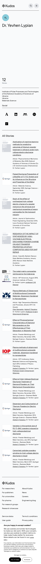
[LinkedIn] (15, 114)
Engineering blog (29, 500)
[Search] (30, 5)
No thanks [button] (27, 559)
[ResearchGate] (6, 124)
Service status (7, 516)
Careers (25, 496)
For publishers (7, 492)
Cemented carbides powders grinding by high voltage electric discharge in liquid (26, 453)
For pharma (6, 500)
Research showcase (10, 508)
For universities (8, 496)
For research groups (10, 504)
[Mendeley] (25, 114)
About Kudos (27, 488)
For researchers (8, 488)
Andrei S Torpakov (30, 309)
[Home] (8, 5)
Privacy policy (27, 520)
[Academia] (6, 114)
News (24, 492)
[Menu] (36, 5)
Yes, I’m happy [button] (15, 559)
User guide (6, 520)
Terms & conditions (30, 516)
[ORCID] (34, 114)
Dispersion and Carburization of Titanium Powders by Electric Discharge (25, 406)
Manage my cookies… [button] (20, 555)
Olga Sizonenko (18, 309)
